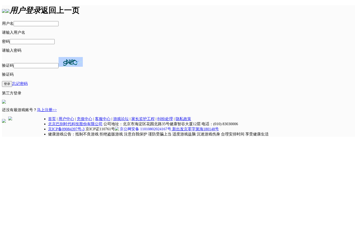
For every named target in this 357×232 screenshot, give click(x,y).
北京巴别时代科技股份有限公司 (75, 124)
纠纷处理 (165, 119)
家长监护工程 (143, 119)
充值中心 (84, 119)
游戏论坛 (121, 119)
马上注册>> (47, 110)
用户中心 (66, 119)
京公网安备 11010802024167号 (145, 129)
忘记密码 (20, 84)
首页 (52, 119)
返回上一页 (60, 10)
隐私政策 (183, 119)
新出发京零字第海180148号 (195, 129)
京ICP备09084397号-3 (66, 129)
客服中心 (102, 119)
